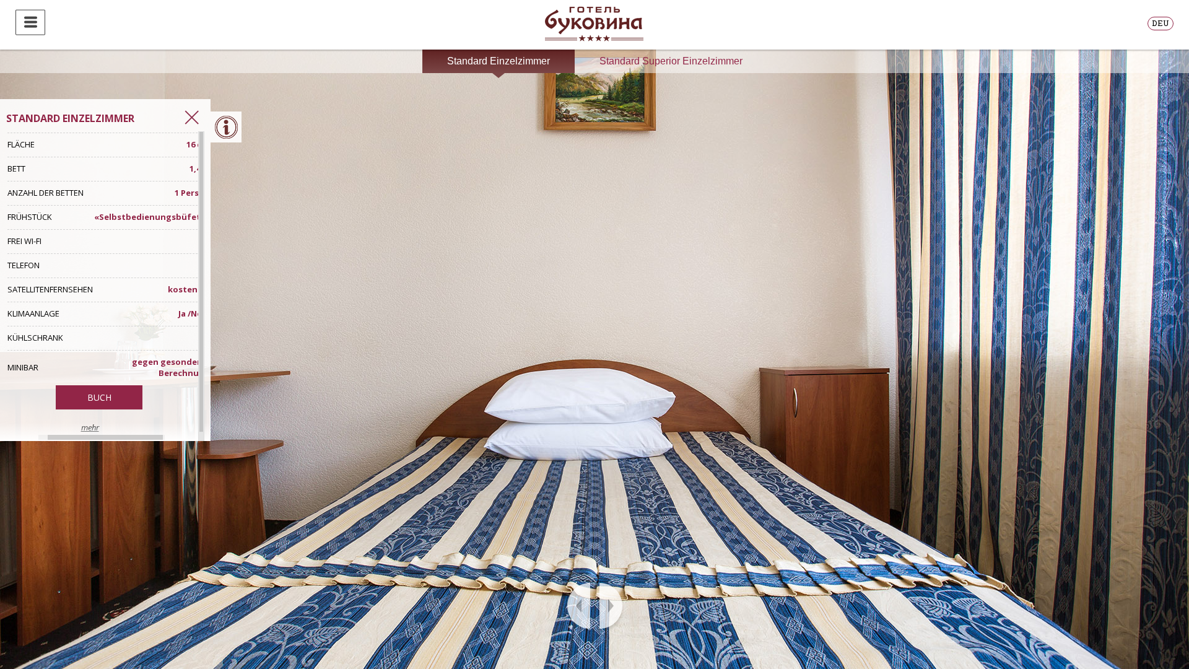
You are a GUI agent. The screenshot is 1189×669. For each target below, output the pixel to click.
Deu (1160, 22)
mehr (90, 427)
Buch (99, 397)
